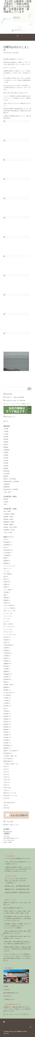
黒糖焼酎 (5, 600)
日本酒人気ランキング (9, 795)
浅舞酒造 (5, 671)
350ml (5, 539)
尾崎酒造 (5, 499)
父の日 (5, 798)
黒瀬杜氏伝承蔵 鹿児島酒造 (11, 481)
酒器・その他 (7, 624)
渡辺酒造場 (6, 542)
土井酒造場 (9, 514)
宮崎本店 (5, 658)
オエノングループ (8, 626)
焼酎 (4, 579)
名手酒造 (5, 502)
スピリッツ (6, 616)
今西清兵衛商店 (7, 645)
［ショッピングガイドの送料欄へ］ (13, 928)
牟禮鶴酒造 (6, 450)
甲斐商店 (5, 452)
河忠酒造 (5, 711)
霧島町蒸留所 (7, 761)
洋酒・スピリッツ (8, 611)
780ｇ (5, 547)
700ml (5, 777)
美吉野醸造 (9, 530)
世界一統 (5, 637)
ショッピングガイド (14, 403)
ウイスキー (6, 613)
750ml (5, 782)
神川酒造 (5, 463)
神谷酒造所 (6, 679)
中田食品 (5, 640)
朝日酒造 (5, 666)
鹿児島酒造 (6, 753)
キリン (5, 571)
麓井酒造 (8, 519)
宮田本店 (5, 444)
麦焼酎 (5, 584)
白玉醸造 (5, 460)
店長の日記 (15, 52)
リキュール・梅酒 (8, 608)
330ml (5, 769)
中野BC (5, 504)
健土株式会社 (7, 550)
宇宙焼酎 (5, 592)
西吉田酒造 (6, 471)
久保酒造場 (6, 484)
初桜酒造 (5, 650)
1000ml (5, 790)
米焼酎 (5, 587)
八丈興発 (5, 434)
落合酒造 (5, 465)
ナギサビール (7, 632)
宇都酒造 (5, 442)
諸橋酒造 (8, 516)
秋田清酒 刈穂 (10, 527)
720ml (5, 779)
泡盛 (4, 595)
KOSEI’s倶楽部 (7, 758)
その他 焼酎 (7, 492)
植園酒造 (5, 447)
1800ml (5, 787)
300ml (5, 766)
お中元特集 (6, 552)
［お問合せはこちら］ (9, 999)
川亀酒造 (8, 524)
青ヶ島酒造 (6, 473)
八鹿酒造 (5, 647)
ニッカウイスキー (8, 634)
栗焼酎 (5, 558)
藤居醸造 (5, 468)
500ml (5, 774)
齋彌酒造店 (9, 522)
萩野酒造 (5, 563)
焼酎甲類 (5, 597)
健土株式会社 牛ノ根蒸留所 (10, 489)
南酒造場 (5, 560)
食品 (4, 576)
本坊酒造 (5, 669)
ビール (5, 621)
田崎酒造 (5, 476)
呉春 (7, 511)
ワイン (5, 618)
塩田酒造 (5, 439)
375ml (5, 772)
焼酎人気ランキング (8, 793)
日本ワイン (6, 568)
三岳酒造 (5, 431)
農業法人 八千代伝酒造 (9, 479)
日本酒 (5, 603)
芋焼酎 (5, 581)
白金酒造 (5, 458)
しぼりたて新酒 (7, 605)
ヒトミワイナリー (8, 566)
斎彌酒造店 (6, 663)
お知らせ (5, 805)
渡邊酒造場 (6, 487)
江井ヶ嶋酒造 (7, 574)
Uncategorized (7, 692)
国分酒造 (5, 436)
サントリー (6, 629)
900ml (5, 785)
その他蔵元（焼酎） (8, 756)
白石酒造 (5, 455)
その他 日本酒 (7, 532)
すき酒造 (5, 428)
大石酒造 (5, 655)
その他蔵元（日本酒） (9, 764)
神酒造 (5, 682)
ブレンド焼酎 (7, 589)
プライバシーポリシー (15, 1014)
